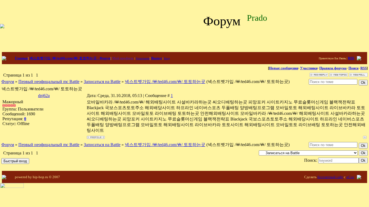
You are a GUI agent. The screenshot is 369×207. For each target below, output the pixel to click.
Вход (167, 58)
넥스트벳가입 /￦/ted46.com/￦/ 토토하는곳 (165, 81)
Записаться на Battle (102, 81)
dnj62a (44, 95)
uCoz (350, 177)
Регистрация (143, 58)
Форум (7, 81)
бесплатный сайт (330, 177)
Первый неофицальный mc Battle (48, 81)
